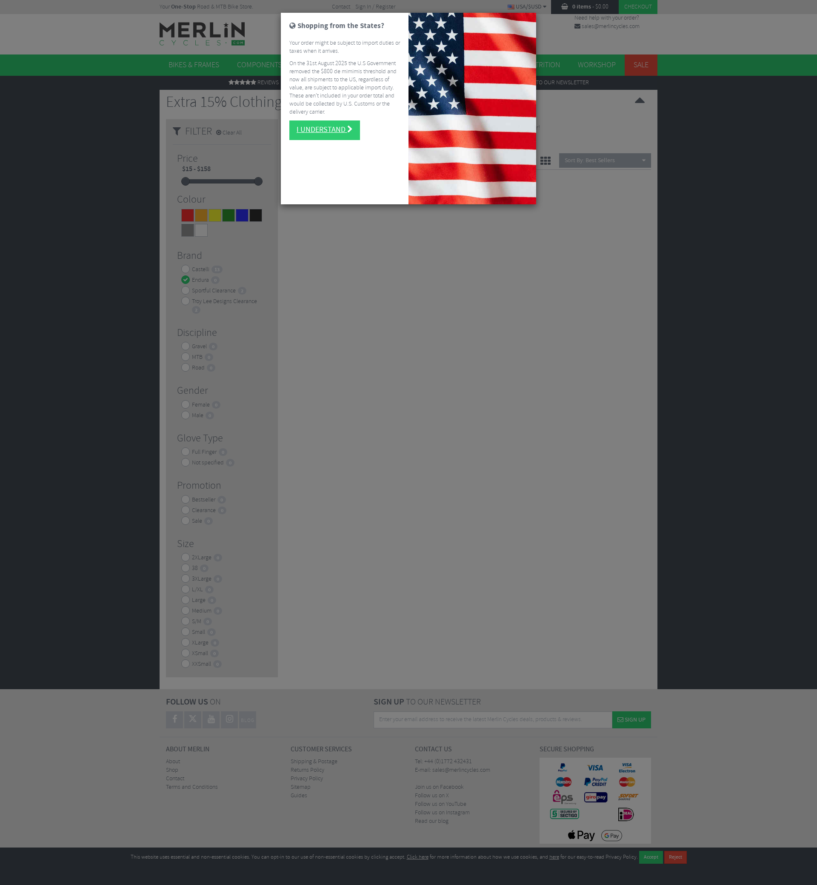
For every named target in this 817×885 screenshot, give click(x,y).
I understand (322, 130)
